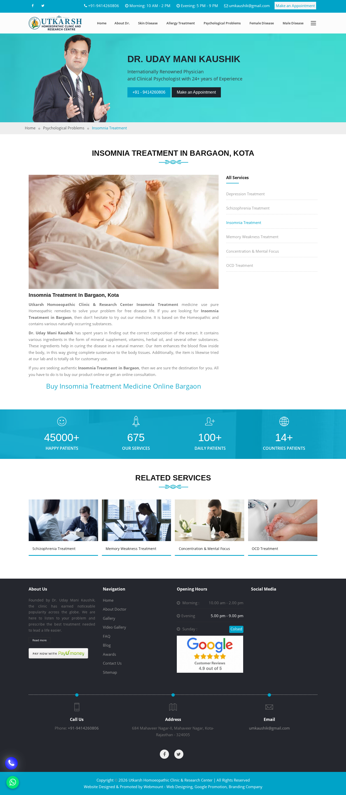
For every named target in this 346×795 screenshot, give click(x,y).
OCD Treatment (239, 265)
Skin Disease (148, 23)
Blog (107, 645)
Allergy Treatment (180, 23)
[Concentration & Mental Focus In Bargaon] (137, 513)
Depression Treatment (245, 193)
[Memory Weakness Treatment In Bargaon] (64, 513)
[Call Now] (11, 763)
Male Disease (293, 23)
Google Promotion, (211, 786)
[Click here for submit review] (210, 653)
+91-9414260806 (103, 5)
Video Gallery (114, 627)
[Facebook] (32, 5)
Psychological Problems (222, 23)
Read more (39, 640)
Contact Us (112, 663)
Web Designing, (180, 786)
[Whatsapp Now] (12, 782)
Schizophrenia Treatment (248, 208)
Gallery (109, 618)
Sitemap (110, 672)
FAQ (106, 636)
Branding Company (245, 786)
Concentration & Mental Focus (252, 251)
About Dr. (122, 23)
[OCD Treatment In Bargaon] (210, 513)
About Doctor (114, 609)
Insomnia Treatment (243, 222)
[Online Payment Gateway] (58, 652)
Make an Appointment (295, 5)
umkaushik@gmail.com (249, 5)
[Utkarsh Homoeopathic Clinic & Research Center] (55, 22)
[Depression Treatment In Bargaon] (284, 513)
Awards (109, 654)
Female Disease (261, 23)
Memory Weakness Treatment (252, 236)
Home (101, 23)
